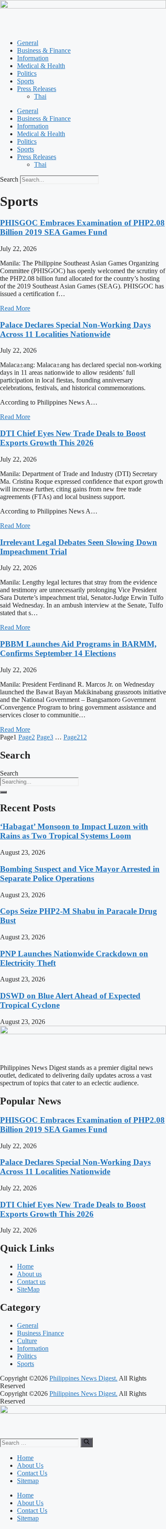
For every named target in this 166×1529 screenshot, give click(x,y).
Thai (40, 96)
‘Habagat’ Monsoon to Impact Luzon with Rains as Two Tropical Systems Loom (74, 831)
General (27, 42)
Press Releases (36, 88)
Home (25, 1457)
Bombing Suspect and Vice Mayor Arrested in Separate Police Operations (80, 873)
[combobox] (39, 781)
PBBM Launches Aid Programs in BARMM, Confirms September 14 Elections (78, 648)
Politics (27, 73)
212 (75, 737)
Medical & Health (41, 65)
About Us (30, 1465)
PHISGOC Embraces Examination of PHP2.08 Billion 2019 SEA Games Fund (82, 227)
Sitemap (28, 1480)
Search (9, 179)
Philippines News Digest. (83, 1378)
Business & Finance (44, 50)
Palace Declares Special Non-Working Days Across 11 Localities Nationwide (75, 329)
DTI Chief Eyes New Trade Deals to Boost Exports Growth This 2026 (73, 438)
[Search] (3, 792)
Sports (25, 81)
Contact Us (32, 1473)
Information (33, 58)
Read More (15, 308)
